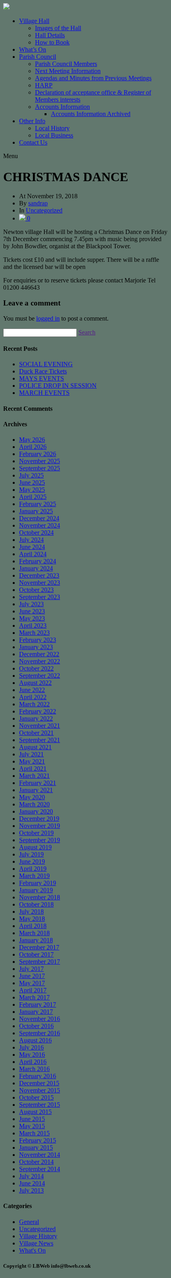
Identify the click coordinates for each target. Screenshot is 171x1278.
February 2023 (37, 639)
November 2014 (39, 1154)
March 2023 (34, 632)
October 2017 (36, 954)
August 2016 (35, 1040)
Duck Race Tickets (43, 371)
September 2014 (39, 1169)
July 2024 (31, 539)
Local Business (54, 135)
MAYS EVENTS (41, 378)
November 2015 (39, 1090)
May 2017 (32, 983)
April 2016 (33, 1061)
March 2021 (34, 775)
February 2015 (37, 1140)
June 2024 (32, 546)
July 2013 (31, 1190)
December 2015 (39, 1083)
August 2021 (35, 747)
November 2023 (39, 582)
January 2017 (36, 1011)
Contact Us (33, 142)
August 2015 (35, 1111)
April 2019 (33, 868)
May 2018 (32, 918)
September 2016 (39, 1033)
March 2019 (34, 875)
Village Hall (34, 20)
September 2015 (39, 1104)
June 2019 (32, 861)
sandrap (38, 203)
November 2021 (39, 725)
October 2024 (36, 532)
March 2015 (34, 1133)
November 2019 (39, 825)
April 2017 (33, 990)
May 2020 (32, 797)
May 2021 (32, 761)
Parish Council (37, 56)
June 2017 (32, 976)
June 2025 (32, 482)
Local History (52, 128)
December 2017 (39, 947)
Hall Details (50, 35)
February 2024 (37, 561)
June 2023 (32, 611)
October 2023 (36, 589)
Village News (36, 1243)
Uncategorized (44, 210)
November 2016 (39, 1018)
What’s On (32, 49)
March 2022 (34, 704)
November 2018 (39, 897)
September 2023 (39, 597)
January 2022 (36, 718)
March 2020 (34, 804)
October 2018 (36, 904)
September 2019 (39, 840)
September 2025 (39, 468)
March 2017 (34, 997)
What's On (32, 1250)
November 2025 (39, 461)
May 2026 (32, 439)
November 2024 (39, 525)
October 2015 (36, 1097)
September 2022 (39, 675)
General (29, 1221)
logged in (48, 318)
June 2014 (32, 1183)
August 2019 (35, 847)
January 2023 (36, 647)
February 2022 (37, 711)
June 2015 (32, 1119)
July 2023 (31, 604)
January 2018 (36, 940)
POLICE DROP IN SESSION (58, 385)
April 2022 (33, 697)
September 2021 (39, 740)
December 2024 (39, 518)
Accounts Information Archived (90, 113)
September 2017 (39, 961)
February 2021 (37, 782)
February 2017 (37, 1004)
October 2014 (36, 1161)
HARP (43, 85)
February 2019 (37, 883)
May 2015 (32, 1126)
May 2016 (32, 1054)
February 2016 (37, 1076)
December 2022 (39, 654)
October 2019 (36, 832)
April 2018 (33, 925)
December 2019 (39, 818)
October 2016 (36, 1026)
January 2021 (36, 790)
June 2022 (32, 689)
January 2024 (36, 568)
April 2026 (33, 446)
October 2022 (36, 668)
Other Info (32, 121)
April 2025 (33, 496)
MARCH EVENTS (44, 392)
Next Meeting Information (68, 71)
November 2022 (39, 661)
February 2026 (37, 453)
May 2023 (32, 618)
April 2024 (33, 554)
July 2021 (31, 754)
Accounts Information (62, 106)
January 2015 (36, 1147)
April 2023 (33, 625)
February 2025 (37, 504)
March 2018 (34, 933)
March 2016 (34, 1068)
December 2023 (39, 575)
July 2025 (31, 475)
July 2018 (31, 911)
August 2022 (35, 682)
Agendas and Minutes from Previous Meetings (93, 78)
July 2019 (31, 854)
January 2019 (36, 890)
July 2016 (31, 1047)
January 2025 (36, 511)
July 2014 (31, 1176)
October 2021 (36, 732)
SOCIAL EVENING (46, 364)
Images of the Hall (58, 28)
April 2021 (33, 768)
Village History (38, 1236)
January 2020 (36, 811)
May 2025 (32, 489)
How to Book (52, 42)
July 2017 (31, 968)
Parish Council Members (66, 63)
